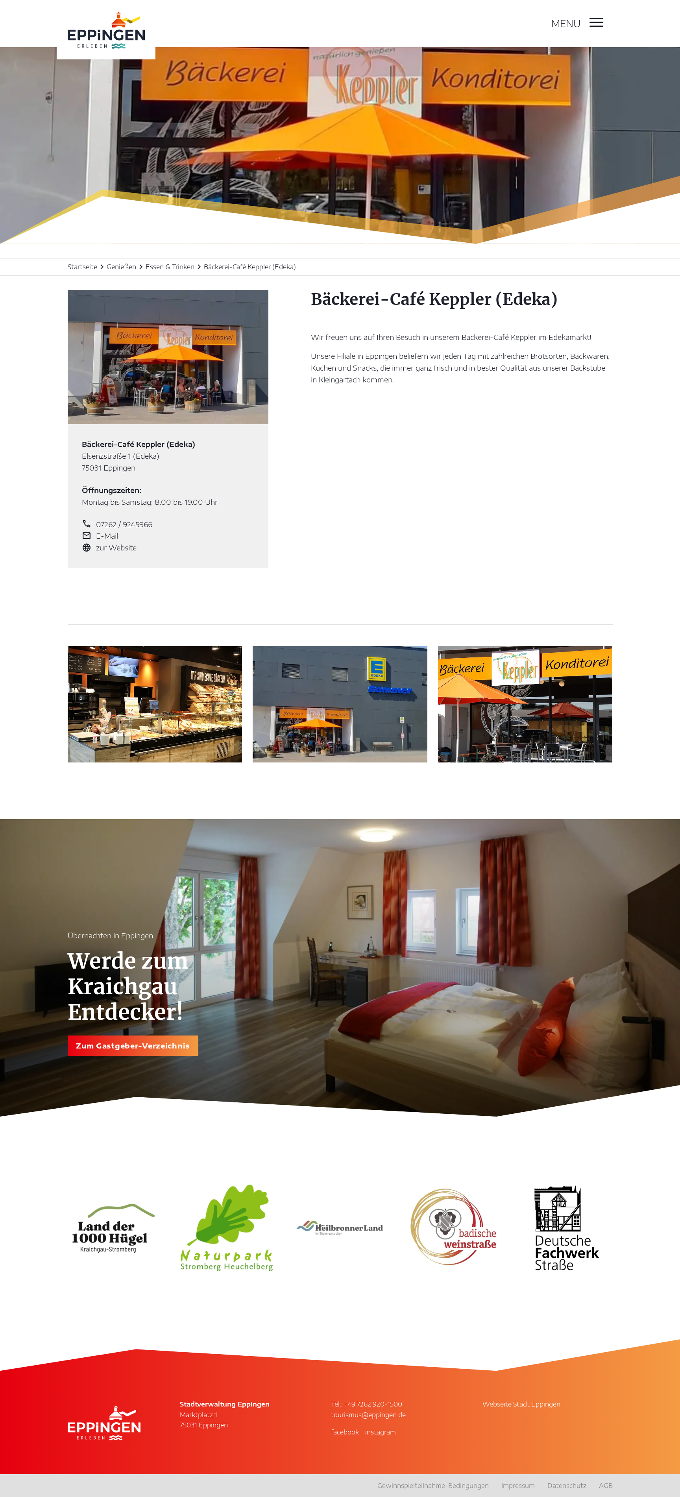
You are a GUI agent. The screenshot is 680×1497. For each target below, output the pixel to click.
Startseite (82, 267)
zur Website (109, 547)
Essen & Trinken (170, 267)
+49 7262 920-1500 (373, 1404)
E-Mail (100, 535)
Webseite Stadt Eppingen (521, 1404)
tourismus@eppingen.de (368, 1415)
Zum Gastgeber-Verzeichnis (133, 1045)
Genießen (121, 267)
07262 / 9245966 (117, 524)
